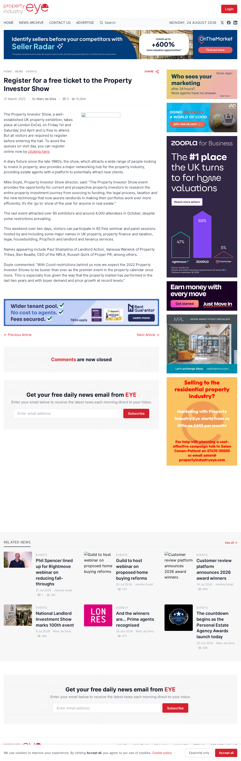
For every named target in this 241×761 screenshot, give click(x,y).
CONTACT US (60, 23)
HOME (8, 23)
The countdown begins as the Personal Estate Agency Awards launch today (213, 625)
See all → (231, 542)
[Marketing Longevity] (202, 84)
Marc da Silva (46, 99)
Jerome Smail (62, 590)
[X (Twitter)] (222, 23)
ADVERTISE (85, 23)
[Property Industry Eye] (26, 9)
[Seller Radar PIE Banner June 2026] (120, 44)
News (19, 71)
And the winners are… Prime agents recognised (135, 619)
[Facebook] (229, 23)
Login (229, 9)
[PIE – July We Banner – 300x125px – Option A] (202, 296)
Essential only (199, 753)
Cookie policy (162, 753)
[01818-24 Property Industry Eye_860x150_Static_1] (81, 312)
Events (31, 71)
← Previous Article (18, 335)
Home (8, 71)
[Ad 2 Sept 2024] (202, 421)
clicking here (38, 151)
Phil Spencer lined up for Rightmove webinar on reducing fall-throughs (54, 572)
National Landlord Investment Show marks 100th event (55, 619)
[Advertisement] (202, 495)
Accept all (226, 753)
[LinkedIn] (235, 23)
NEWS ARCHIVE (31, 23)
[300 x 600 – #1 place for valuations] (202, 206)
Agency (122, 607)
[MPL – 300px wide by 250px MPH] (202, 343)
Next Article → (148, 335)
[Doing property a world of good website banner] (202, 117)
